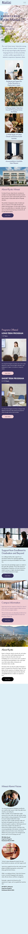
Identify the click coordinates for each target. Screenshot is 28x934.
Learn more (7, 373)
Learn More (7, 215)
